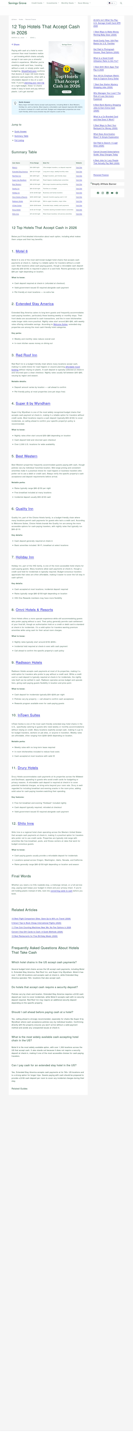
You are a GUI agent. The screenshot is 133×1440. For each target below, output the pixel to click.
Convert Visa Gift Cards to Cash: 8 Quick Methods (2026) (37, 931)
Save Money (83, 3)
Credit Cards (37, 3)
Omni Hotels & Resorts (19, 197)
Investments (52, 3)
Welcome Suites (60, 324)
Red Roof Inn (16, 176)
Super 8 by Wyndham (19, 180)
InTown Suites (16, 205)
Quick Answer (20, 131)
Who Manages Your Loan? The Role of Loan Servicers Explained (107, 96)
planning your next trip (34, 82)
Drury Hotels (16, 210)
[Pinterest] (116, 192)
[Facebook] (98, 192)
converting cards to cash (61, 890)
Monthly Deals (67, 3)
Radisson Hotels (17, 201)
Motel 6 (14, 167)
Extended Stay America (20, 171)
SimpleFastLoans (29, 71)
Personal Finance (101, 175)
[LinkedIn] (107, 192)
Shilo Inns (15, 214)
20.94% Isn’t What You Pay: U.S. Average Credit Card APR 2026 (107, 23)
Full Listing (19, 140)
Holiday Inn (16, 193)
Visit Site (79, 167)
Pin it (56, 44)
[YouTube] (112, 192)
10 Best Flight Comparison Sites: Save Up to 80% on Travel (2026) (41, 918)
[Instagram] (102, 192)
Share (16, 44)
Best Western (16, 184)
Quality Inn (15, 188)
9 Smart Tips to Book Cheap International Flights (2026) (36, 923)
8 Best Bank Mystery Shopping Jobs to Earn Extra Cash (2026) (107, 107)
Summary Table (21, 135)
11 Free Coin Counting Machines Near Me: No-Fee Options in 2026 (41, 927)
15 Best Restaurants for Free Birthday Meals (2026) (35, 936)
